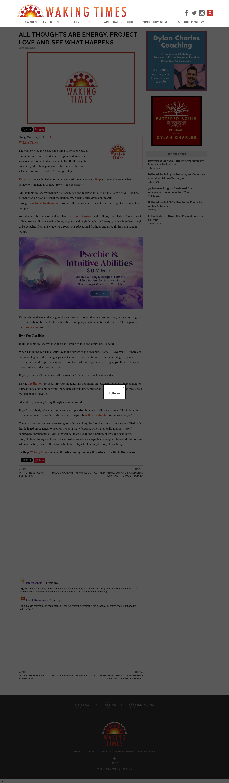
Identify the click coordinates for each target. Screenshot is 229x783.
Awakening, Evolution (42, 22)
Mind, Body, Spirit (156, 22)
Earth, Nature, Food (118, 22)
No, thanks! (114, 393)
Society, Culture (80, 22)
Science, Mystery (191, 22)
